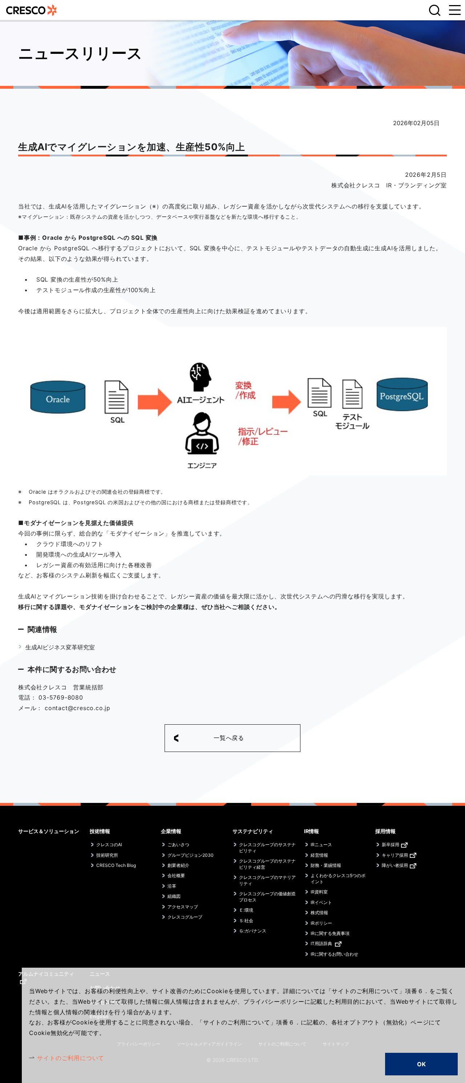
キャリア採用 (395, 855)
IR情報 (311, 831)
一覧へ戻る (229, 737)
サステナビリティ (252, 831)
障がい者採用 (395, 865)
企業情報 (171, 831)
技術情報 (100, 831)
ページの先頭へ (450, 823)
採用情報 (385, 831)
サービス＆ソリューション (48, 831)
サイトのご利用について (70, 1058)
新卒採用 (390, 844)
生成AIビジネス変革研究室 (60, 647)
